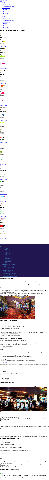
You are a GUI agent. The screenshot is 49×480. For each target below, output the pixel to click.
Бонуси (1, 281)
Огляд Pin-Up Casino (5, 13)
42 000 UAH (7, 255)
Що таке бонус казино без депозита (6, 263)
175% (6, 251)
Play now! (1, 46)
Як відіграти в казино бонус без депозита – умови (8, 272)
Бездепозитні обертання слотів (7, 271)
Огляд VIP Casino (5, 9)
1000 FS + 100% (7, 249)
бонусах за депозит (3, 295)
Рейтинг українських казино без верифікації (8, 6)
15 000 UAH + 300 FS (8, 259)
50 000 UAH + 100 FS (8, 253)
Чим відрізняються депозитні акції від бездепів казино (8, 264)
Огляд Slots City (5, 12)
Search (8, 28)
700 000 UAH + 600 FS (8, 261)
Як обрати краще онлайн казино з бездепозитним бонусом (9, 273)
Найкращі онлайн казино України (6, 8)
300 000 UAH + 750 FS (8, 260)
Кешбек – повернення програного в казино (8, 270)
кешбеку (6, 362)
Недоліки (5, 266)
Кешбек (4, 3)
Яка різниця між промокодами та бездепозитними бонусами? (10, 276)
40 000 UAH (7, 248)
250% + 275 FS (7, 256)
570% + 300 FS (7, 254)
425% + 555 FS (7, 257)
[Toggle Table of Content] (0, 246)
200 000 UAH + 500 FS (8, 258)
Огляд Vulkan (4, 24)
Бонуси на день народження (6, 4)
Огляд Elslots (4, 11)
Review (6, 46)
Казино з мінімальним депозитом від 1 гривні (8, 7)
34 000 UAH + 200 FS (8, 247)
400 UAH (7, 262)
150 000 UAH (7, 252)
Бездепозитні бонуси (4, 2)
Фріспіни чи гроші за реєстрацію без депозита (9, 267)
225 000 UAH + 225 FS (8, 250)
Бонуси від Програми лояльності (7, 268)
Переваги (5, 265)
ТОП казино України (4, 5)
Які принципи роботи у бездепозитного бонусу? (9, 274)
